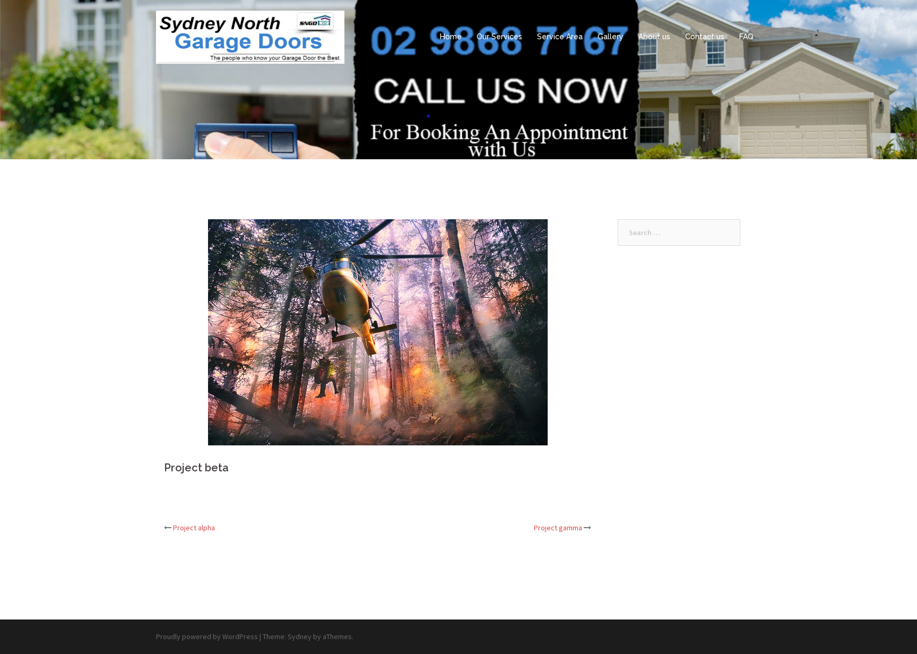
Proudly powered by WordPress (207, 636)
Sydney (300, 636)
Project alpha (194, 527)
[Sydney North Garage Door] (250, 36)
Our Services (499, 36)
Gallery (611, 36)
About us (654, 36)
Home (451, 36)
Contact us (704, 36)
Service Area (560, 36)
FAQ (746, 36)
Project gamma (558, 527)
